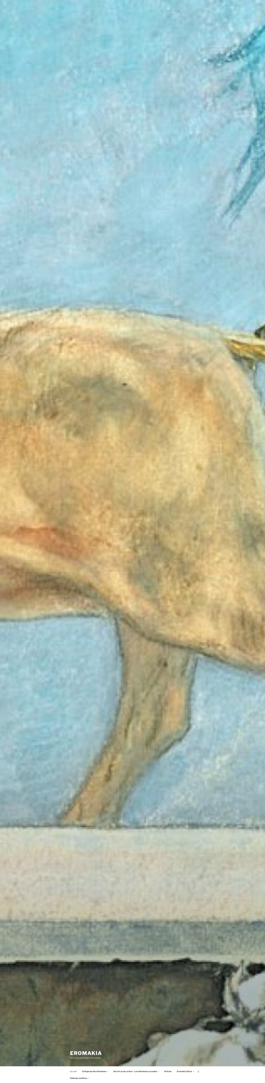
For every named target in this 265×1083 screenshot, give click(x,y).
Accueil (73, 1071)
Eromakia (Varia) (184, 1071)
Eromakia (86, 1053)
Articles (168, 1071)
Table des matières (78, 1078)
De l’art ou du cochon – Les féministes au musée (135, 1071)
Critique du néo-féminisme (94, 1071)
